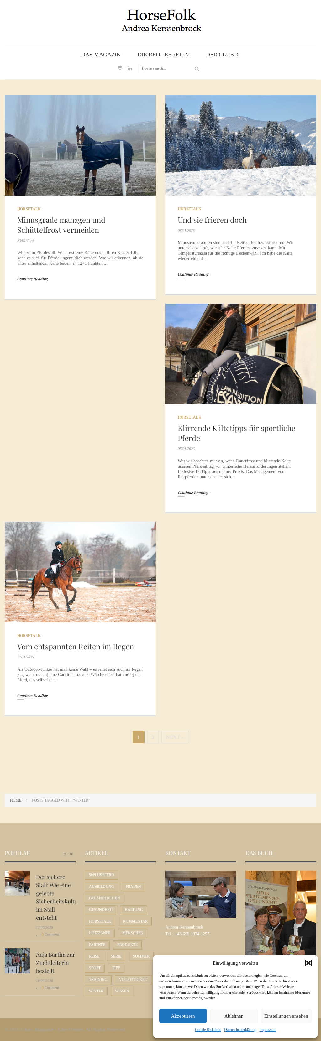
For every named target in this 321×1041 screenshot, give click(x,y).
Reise (94, 956)
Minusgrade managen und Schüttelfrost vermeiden (61, 225)
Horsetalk (29, 209)
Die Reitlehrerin (163, 54)
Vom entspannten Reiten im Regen (75, 646)
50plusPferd (101, 875)
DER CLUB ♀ (223, 54)
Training (98, 979)
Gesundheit (101, 910)
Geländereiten (104, 898)
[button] (308, 963)
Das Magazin (101, 54)
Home (15, 800)
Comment (50, 934)
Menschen (132, 933)
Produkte (127, 945)
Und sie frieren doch (212, 220)
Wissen (122, 991)
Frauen (133, 886)
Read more (80, 145)
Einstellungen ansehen (286, 1015)
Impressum (268, 1030)
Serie (116, 956)
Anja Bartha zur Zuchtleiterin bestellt (55, 963)
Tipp (116, 968)
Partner (97, 945)
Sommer (141, 956)
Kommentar (135, 921)
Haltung (134, 910)
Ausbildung (101, 886)
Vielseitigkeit (133, 979)
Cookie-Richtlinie (208, 1030)
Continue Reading (32, 278)
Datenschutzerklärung (240, 1030)
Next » (175, 737)
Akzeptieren (183, 1015)
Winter (96, 991)
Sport (95, 968)
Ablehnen (234, 1015)
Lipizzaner (100, 933)
